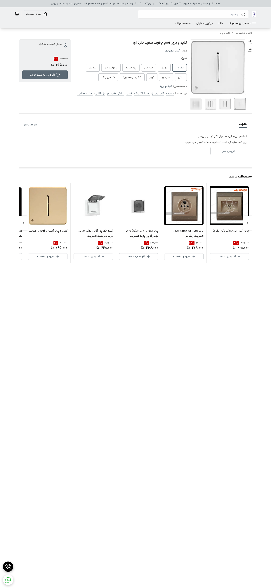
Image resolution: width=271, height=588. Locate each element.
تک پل (180, 68)
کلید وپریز (158, 93)
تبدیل (92, 68)
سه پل (148, 68)
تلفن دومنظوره (132, 77)
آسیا (129, 93)
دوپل (164, 68)
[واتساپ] (8, 580)
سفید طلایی (85, 93)
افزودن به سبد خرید (42, 75)
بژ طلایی (100, 93)
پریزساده (131, 68)
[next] (23, 223)
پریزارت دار (111, 68)
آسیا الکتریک (172, 51)
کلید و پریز (225, 33)
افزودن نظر (30, 125)
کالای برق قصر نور (243, 33)
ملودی (166, 77)
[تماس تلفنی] (8, 567)
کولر (152, 77)
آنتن (181, 77)
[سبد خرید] (17, 14)
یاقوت (170, 93)
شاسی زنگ (108, 77)
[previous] (247, 223)
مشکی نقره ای (115, 93)
